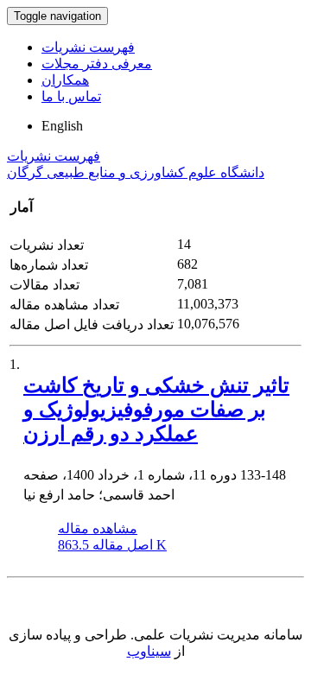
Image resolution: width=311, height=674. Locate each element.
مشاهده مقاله (97, 528)
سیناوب (149, 651)
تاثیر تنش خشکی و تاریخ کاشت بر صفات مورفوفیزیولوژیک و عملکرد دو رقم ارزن (156, 409)
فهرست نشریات (88, 47)
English (62, 125)
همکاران (65, 80)
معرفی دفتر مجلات (96, 63)
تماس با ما (71, 96)
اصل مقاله (112, 544)
